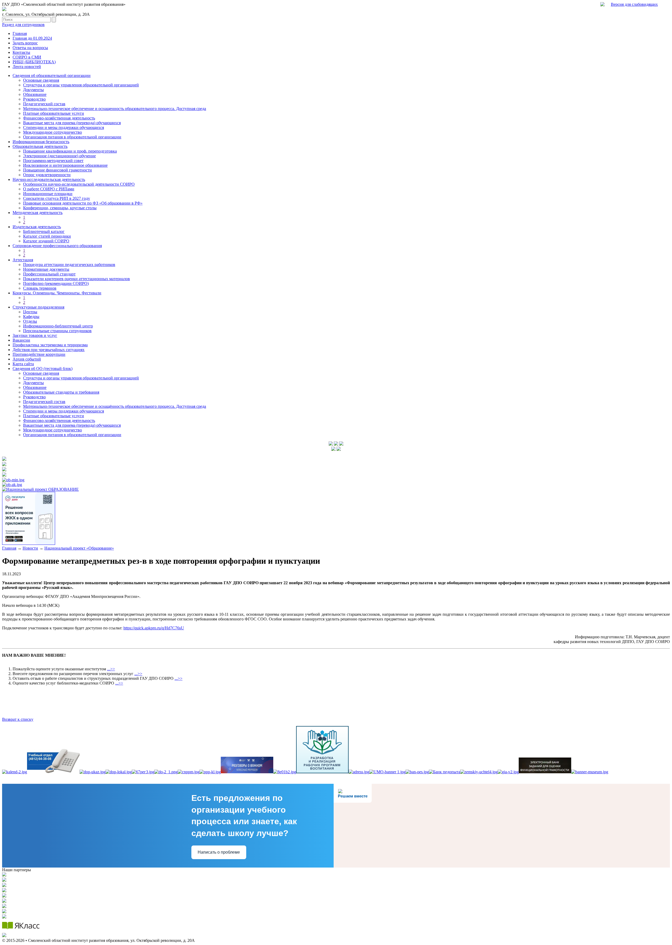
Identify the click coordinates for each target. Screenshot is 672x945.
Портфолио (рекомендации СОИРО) (56, 283)
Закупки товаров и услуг (35, 335)
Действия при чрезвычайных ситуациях (49, 349)
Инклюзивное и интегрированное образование (65, 165)
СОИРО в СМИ (27, 57)
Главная (20, 33)
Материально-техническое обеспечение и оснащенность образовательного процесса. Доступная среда (114, 108)
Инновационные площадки (47, 193)
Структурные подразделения (38, 307)
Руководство (34, 99)
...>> (111, 669)
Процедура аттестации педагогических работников (69, 264)
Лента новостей (27, 66)
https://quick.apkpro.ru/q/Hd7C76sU (153, 628)
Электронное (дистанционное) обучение (59, 156)
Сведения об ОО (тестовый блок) (42, 368)
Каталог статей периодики (47, 236)
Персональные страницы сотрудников (57, 330)
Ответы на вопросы (30, 47)
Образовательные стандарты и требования (61, 392)
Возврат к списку (17, 719)
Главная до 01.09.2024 (32, 38)
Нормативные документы (46, 269)
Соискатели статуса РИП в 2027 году (56, 198)
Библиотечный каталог (44, 231)
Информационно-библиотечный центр (58, 326)
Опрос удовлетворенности (47, 175)
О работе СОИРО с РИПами (48, 189)
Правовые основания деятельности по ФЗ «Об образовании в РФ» (83, 203)
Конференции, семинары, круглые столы (60, 208)
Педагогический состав (44, 104)
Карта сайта (23, 364)
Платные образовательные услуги (53, 113)
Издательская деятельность (37, 226)
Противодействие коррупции (39, 354)
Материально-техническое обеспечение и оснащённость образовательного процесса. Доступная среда (114, 406)
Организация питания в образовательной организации (72, 137)
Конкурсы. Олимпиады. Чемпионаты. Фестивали (57, 293)
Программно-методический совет (53, 160)
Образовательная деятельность (40, 146)
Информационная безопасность (41, 141)
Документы (33, 89)
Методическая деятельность (37, 212)
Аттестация (23, 260)
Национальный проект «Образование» (79, 548)
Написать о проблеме (219, 852)
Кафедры (31, 316)
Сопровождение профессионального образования (57, 245)
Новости (30, 548)
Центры (30, 312)
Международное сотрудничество (52, 132)
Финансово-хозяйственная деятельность (59, 118)
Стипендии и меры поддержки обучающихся (63, 127)
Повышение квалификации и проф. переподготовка (70, 151)
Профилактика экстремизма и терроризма (50, 345)
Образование (34, 94)
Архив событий (27, 359)
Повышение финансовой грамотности (57, 170)
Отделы (30, 321)
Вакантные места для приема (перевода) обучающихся (72, 123)
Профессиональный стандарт (49, 274)
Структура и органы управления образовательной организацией (81, 85)
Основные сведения (41, 80)
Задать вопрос (25, 43)
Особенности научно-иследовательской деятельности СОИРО (79, 184)
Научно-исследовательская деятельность (49, 179)
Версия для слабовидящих (634, 4)
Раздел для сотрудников (23, 24)
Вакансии (21, 340)
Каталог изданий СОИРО (46, 241)
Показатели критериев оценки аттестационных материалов (76, 278)
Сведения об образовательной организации (52, 75)
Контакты (21, 52)
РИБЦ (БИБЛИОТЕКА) (34, 62)
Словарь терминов (39, 288)
